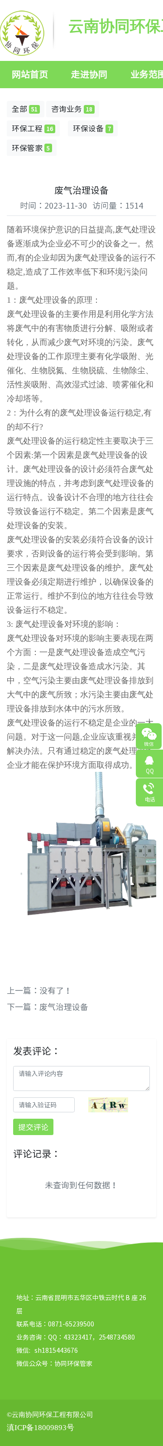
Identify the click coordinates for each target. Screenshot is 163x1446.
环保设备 (92, 128)
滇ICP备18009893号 (40, 1427)
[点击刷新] (108, 1104)
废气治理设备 (63, 1007)
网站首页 (30, 73)
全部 (25, 108)
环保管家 (31, 147)
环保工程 (32, 128)
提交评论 (33, 1126)
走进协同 (89, 73)
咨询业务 (71, 108)
